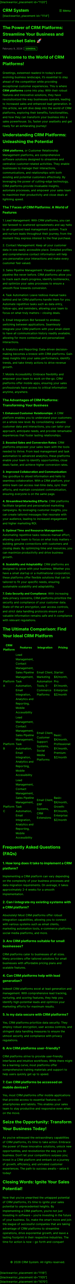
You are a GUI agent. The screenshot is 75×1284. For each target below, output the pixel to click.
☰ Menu (65, 10)
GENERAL (31, 48)
